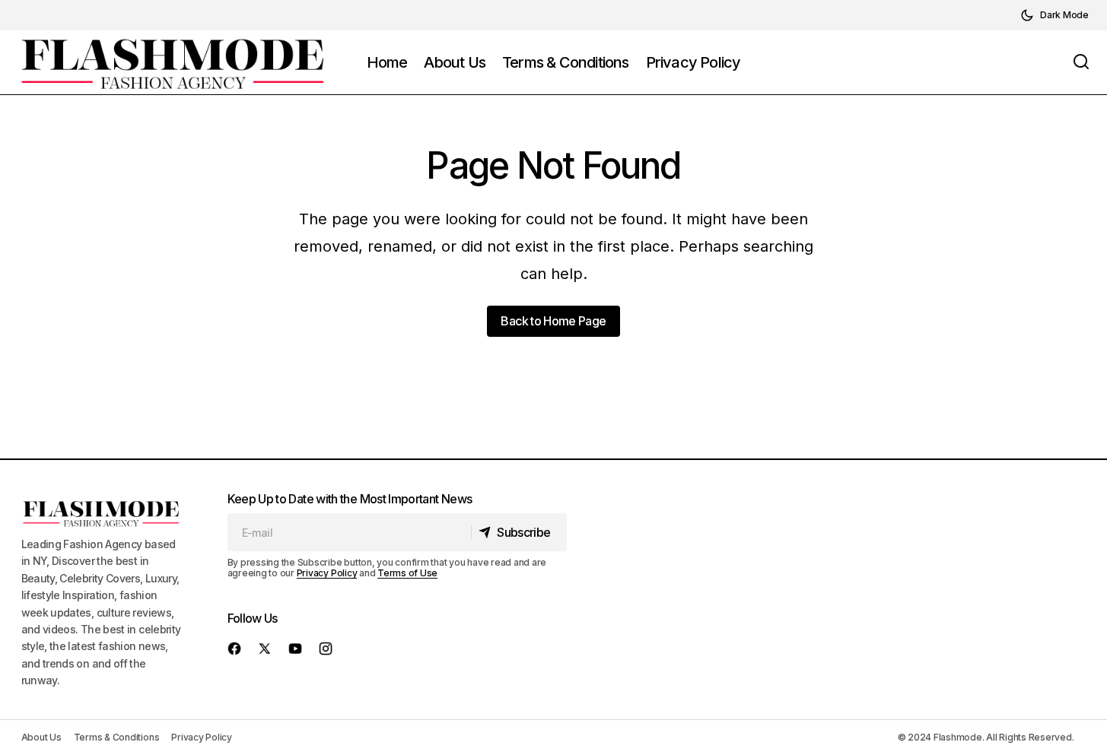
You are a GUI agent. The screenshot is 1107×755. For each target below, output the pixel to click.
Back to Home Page (553, 320)
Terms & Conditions (117, 737)
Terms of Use (407, 573)
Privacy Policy (327, 573)
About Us (41, 737)
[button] (1054, 15)
